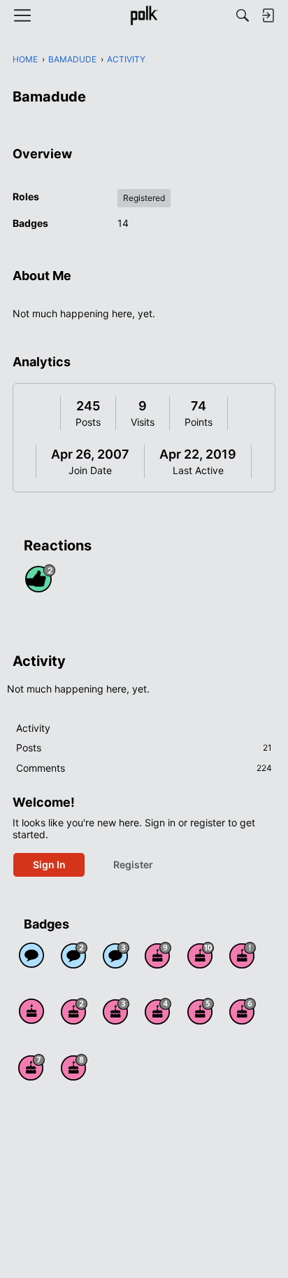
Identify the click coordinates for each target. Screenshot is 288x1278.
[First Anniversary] (31, 1011)
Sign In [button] (49, 864)
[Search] (242, 15)
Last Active (198, 470)
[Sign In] (267, 15)
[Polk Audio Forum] (144, 15)
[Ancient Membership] (242, 955)
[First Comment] (31, 955)
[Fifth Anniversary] (200, 1011)
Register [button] (133, 864)
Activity (33, 728)
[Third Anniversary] (116, 1011)
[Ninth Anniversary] (158, 955)
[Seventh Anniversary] (31, 1067)
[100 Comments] (116, 955)
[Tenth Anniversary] (200, 955)
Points (199, 422)
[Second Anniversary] (74, 1011)
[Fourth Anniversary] (158, 1011)
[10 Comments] (74, 955)
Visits (142, 422)
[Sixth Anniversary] (242, 1011)
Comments (144, 768)
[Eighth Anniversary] (74, 1067)
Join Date (90, 470)
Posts (88, 422)
